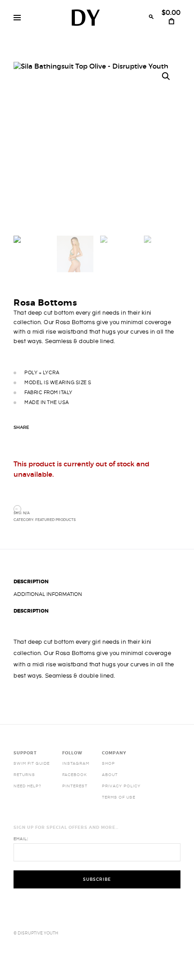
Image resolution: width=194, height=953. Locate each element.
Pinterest (75, 786)
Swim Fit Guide (32, 763)
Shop (108, 763)
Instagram (75, 763)
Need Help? (28, 786)
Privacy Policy (121, 786)
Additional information (48, 594)
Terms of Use (118, 797)
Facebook (74, 774)
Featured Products (55, 519)
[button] (166, 76)
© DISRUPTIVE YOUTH (36, 932)
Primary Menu (17, 18)
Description (31, 581)
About (110, 774)
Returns (24, 774)
